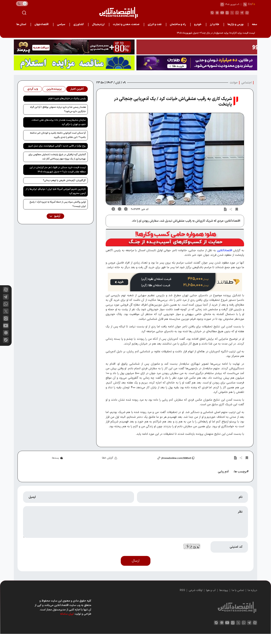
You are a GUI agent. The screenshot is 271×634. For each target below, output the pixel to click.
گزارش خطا (107, 458)
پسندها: (55, 458)
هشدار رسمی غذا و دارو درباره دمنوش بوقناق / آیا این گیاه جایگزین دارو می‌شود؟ (58, 109)
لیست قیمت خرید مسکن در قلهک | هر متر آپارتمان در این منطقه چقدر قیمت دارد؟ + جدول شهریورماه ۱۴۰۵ (57, 170)
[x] (6, 311)
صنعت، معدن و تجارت (126, 24)
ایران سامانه (67, 614)
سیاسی (61, 24)
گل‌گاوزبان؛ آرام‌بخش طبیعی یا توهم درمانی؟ (64, 180)
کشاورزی (78, 24)
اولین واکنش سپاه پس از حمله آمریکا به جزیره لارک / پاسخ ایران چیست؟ (57, 204)
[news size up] (113, 209)
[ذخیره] (237, 209)
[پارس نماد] (74, 62)
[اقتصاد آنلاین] (118, 12)
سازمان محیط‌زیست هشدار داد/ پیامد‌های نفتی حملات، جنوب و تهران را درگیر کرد (58, 122)
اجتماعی (246, 82)
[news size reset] (119, 209)
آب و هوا (211, 590)
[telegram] (242, 13)
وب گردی (32, 89)
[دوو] (196, 46)
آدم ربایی (223, 472)
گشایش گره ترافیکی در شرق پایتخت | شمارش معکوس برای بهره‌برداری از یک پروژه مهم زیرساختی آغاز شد (57, 157)
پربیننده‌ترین (54, 89)
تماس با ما (238, 590)
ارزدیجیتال (98, 24)
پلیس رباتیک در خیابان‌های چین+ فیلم (67, 98)
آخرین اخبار (77, 89)
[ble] (212, 13)
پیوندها (223, 590)
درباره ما (252, 590)
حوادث (234, 82)
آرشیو (57, 216)
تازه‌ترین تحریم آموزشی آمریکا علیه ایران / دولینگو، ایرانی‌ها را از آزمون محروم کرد (56, 191)
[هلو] (175, 237)
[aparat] (247, 13)
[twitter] (232, 13)
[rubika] (217, 13)
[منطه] (74, 46)
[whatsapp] (237, 13)
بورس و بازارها (235, 24)
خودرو (197, 24)
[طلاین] (196, 62)
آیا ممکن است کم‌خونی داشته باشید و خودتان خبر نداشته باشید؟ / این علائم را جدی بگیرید (58, 135)
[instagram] (227, 13)
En (249, 4)
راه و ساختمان (178, 24)
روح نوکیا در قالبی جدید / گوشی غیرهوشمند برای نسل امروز (57, 146)
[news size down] (126, 209)
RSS (182, 590)
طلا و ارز (214, 24)
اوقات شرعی (195, 590)
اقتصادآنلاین (224, 250)
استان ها (21, 24)
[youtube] (222, 13)
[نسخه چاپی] (225, 209)
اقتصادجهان (41, 24)
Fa (253, 4)
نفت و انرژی (154, 24)
